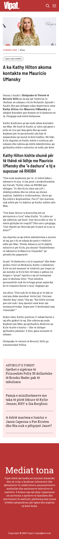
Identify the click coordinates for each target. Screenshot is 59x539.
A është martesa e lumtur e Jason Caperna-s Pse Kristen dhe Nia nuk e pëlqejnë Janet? (29, 421)
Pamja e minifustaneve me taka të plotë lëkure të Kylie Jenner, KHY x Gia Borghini (27, 399)
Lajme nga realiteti (13, 58)
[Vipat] (11, 6)
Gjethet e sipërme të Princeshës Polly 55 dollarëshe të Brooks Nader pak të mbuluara (29, 375)
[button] (47, 6)
